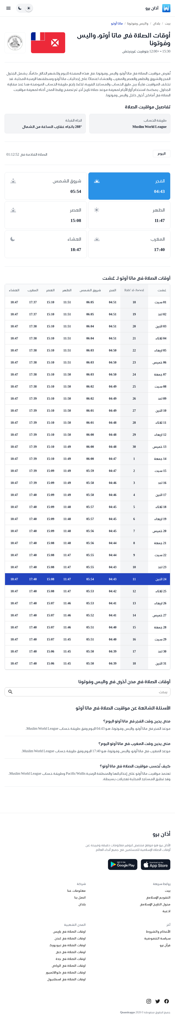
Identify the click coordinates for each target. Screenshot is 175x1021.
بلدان (156, 23)
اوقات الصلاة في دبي (71, 952)
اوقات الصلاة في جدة (71, 959)
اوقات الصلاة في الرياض (69, 965)
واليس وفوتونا (137, 23)
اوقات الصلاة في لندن (70, 938)
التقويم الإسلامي (158, 897)
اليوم (162, 153)
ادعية (166, 911)
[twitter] (158, 1001)
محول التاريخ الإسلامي (155, 904)
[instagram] (149, 1001)
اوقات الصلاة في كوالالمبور (66, 972)
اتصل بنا (80, 897)
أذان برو (152, 8)
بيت (167, 23)
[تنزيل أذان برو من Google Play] (122, 864)
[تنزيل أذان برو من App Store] (155, 864)
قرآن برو (165, 945)
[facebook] (166, 1001)
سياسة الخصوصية (157, 938)
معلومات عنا (76, 890)
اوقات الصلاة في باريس (69, 931)
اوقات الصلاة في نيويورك (67, 945)
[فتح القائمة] (8, 8)
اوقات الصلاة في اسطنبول (66, 979)
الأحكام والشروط (158, 931)
